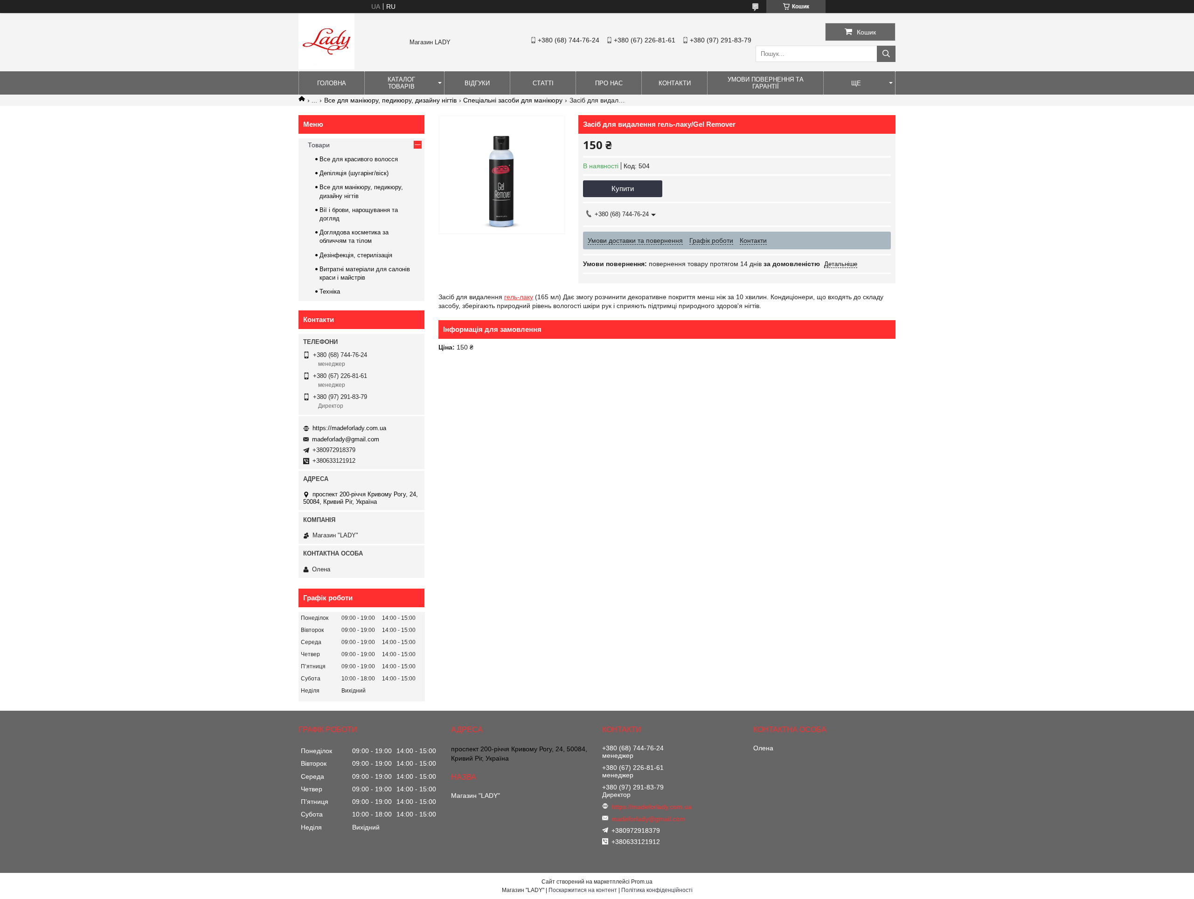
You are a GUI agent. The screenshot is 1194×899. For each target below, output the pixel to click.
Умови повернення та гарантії (766, 83)
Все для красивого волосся (358, 159)
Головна (331, 83)
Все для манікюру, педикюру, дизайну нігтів (390, 100)
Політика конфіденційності (657, 890)
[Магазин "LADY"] (326, 67)
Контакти (675, 83)
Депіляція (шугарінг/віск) (354, 173)
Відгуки (477, 83)
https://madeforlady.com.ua (349, 428)
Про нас (609, 83)
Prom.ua (642, 881)
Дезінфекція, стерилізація (355, 255)
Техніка (329, 291)
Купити (622, 188)
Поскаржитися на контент (582, 890)
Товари (319, 145)
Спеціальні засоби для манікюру (512, 100)
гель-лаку (518, 297)
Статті (543, 83)
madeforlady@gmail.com (345, 439)
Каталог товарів (401, 83)
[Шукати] (886, 54)
